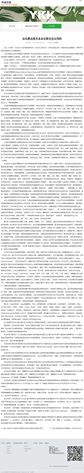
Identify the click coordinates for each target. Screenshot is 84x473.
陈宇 (53, 446)
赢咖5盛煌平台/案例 (18, 443)
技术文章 (12, 26)
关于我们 (3, 443)
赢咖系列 (8, 443)
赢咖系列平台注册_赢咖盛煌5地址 (11, 472)
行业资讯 (52, 26)
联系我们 (41, 443)
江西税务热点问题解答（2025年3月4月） (69, 428)
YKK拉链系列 (9, 446)
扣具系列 (8, 448)
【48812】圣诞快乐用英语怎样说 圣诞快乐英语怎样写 (24, 428)
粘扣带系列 (9, 453)
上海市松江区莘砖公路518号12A (58, 453)
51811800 (53, 452)
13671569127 (56, 448)
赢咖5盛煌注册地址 (31, 26)
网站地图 (47, 443)
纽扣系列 (8, 450)
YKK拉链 (27, 472)
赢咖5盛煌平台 (65, 466)
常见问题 (35, 443)
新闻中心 (26, 443)
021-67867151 (54, 449)
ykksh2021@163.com (56, 450)
